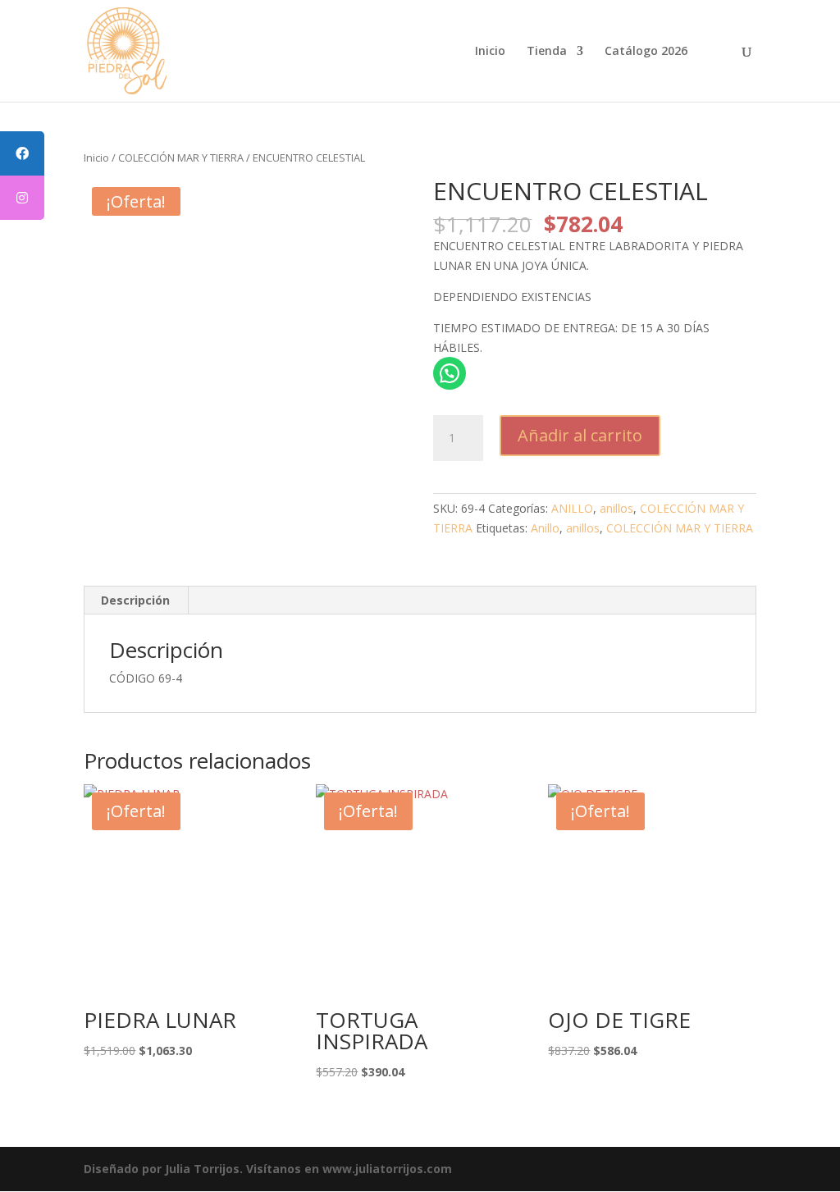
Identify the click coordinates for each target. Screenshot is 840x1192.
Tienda (547, 51)
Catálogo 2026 (646, 51)
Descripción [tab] (135, 600)
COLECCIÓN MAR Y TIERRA (181, 157)
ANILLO (572, 508)
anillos (616, 508)
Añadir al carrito (580, 435)
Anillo (545, 528)
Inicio (490, 51)
